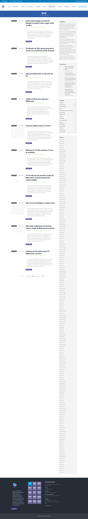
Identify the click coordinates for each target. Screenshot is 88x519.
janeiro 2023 (62, 222)
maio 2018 (62, 329)
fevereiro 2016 (62, 381)
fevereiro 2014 (62, 427)
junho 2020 (62, 280)
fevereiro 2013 (62, 450)
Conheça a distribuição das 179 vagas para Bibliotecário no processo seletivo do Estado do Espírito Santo (68, 53)
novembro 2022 (63, 226)
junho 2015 (62, 396)
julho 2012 (62, 464)
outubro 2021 (62, 251)
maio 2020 (62, 282)
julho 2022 (62, 234)
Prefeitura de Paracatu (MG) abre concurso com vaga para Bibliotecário (70, 85)
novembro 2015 (63, 387)
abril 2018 (61, 331)
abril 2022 (61, 240)
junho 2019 (62, 304)
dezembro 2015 (63, 385)
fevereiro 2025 (62, 174)
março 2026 (62, 149)
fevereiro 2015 (62, 404)
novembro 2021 (63, 249)
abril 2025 (61, 170)
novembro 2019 (63, 294)
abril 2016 (61, 377)
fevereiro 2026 (62, 151)
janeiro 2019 (62, 313)
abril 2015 (61, 400)
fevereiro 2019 (62, 311)
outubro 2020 (62, 275)
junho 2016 (62, 373)
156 (27, 276)
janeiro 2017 (62, 360)
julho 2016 (62, 371)
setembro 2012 (62, 460)
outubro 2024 (62, 182)
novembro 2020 (63, 273)
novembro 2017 (63, 340)
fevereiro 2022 (62, 244)
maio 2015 (62, 398)
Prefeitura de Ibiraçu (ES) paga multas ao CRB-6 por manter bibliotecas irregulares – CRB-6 (67, 25)
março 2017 (62, 356)
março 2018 (62, 333)
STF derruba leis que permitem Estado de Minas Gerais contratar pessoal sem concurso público (40, 177)
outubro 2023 (62, 205)
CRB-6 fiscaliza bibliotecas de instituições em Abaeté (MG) (70, 79)
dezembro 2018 (63, 315)
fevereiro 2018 (62, 334)
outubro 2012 (62, 458)
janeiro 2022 (62, 246)
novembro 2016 (63, 363)
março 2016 (62, 379)
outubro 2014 (62, 412)
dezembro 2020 (63, 271)
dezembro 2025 (63, 155)
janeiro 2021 (62, 269)
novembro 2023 (63, 203)
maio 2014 (62, 421)
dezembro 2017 (63, 338)
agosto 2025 (62, 162)
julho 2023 (62, 211)
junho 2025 (62, 166)
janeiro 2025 (62, 176)
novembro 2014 (63, 410)
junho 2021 (62, 259)
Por (35, 27)
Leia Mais (28, 41)
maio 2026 (62, 145)
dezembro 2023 (63, 201)
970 (43, 276)
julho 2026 (62, 141)
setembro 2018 (62, 321)
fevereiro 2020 (62, 288)
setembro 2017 (62, 344)
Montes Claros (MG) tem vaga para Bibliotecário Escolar (69, 68)
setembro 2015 (62, 391)
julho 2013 (62, 441)
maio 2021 (62, 261)
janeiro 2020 (62, 290)
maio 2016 (62, 375)
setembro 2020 (62, 276)
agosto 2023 (62, 209)
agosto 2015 (62, 392)
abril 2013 (61, 447)
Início (40, 15)
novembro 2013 (63, 433)
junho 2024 (62, 189)
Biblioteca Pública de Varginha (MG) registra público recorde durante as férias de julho (70, 91)
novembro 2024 (63, 180)
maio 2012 (62, 468)
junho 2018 (62, 327)
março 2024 (62, 195)
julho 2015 (62, 394)
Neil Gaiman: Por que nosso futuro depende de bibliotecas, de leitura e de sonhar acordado (68, 42)
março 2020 (62, 286)
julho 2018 (62, 325)
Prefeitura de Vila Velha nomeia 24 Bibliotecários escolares (37, 252)
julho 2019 (62, 302)
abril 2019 (61, 307)
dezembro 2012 (63, 454)
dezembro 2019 (63, 292)
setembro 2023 (62, 207)
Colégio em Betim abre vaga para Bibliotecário (37, 100)
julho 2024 (62, 188)
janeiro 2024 (62, 199)
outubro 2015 (62, 389)
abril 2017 (61, 354)
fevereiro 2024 (62, 197)
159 (35, 276)
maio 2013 (62, 445)
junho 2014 (62, 420)
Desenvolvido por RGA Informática (44, 516)
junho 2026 (62, 143)
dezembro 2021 (63, 247)
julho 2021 (62, 257)
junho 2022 (62, 236)
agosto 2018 (62, 323)
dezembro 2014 (63, 408)
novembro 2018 (63, 317)
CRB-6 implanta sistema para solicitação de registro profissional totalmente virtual (66, 36)
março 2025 (62, 172)
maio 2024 (62, 191)
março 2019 (62, 309)
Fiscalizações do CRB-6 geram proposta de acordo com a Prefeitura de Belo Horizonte (40, 49)
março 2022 (62, 242)
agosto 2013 (62, 439)
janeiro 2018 (62, 336)
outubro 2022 (62, 228)
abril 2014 (61, 423)
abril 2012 (61, 470)
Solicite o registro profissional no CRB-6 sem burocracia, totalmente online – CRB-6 (68, 33)
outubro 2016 (62, 365)
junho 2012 (62, 466)
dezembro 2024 (63, 178)
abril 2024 (61, 193)
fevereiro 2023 (62, 220)
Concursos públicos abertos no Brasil (38, 126)
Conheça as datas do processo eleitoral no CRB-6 (70, 74)
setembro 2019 (62, 298)
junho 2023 (62, 213)
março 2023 (62, 218)
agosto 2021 (62, 255)
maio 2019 (62, 305)
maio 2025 (62, 168)
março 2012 (62, 472)
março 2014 (62, 425)
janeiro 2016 (62, 383)
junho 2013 (62, 443)
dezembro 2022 (63, 224)
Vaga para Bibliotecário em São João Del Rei (39, 75)
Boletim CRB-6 (28, 27)
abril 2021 (61, 263)
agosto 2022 (62, 232)
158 (32, 276)
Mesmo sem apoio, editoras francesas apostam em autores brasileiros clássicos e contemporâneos (67, 57)
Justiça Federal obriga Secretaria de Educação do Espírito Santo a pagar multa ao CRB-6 (40, 23)
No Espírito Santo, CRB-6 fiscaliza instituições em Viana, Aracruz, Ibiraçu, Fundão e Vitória (67, 28)
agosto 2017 (62, 346)
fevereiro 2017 (62, 358)
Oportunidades (14, 73)
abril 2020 (61, 284)
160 (38, 276)
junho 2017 (62, 350)
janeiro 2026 (62, 153)
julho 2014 (62, 418)
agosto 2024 (62, 186)
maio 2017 (62, 352)
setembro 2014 (62, 414)
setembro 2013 (62, 437)
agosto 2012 (62, 462)
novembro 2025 (63, 157)
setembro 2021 (62, 253)
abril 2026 (61, 147)
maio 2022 (62, 238)
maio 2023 (62, 215)
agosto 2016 (62, 369)
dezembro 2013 (63, 431)
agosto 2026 (62, 139)
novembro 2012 (63, 456)
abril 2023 (61, 217)
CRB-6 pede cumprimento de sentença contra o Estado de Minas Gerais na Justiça (40, 227)
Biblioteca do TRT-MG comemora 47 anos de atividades (39, 151)
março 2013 (62, 449)
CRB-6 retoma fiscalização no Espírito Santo (40, 203)
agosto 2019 (62, 300)
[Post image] (62, 67)
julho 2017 (62, 348)
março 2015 (62, 402)
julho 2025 (62, 164)
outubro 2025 (62, 159)
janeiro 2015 (62, 406)
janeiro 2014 (62, 429)
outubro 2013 (62, 435)
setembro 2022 (62, 230)
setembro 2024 (62, 184)
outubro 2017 (62, 342)
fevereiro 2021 (62, 267)
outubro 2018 (62, 319)
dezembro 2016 (63, 362)
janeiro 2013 (62, 452)
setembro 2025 (62, 160)
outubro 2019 (62, 296)
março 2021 (62, 265)
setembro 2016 (62, 367)
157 (29, 276)
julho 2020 (62, 278)
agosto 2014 (62, 416)
